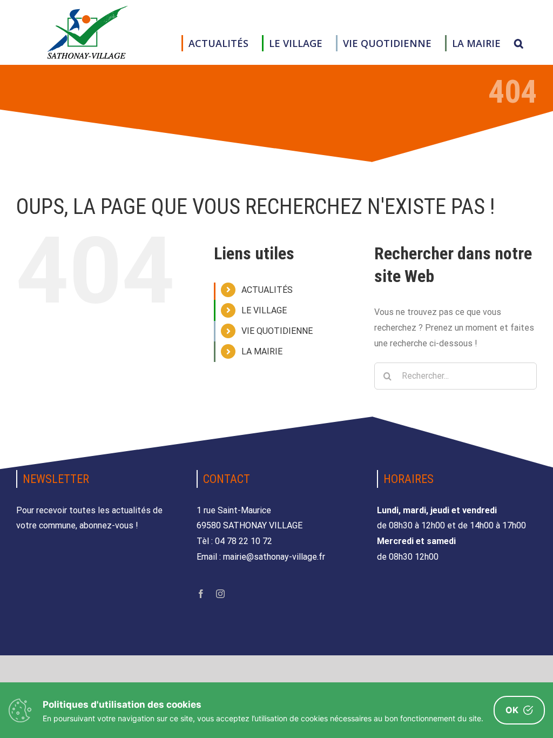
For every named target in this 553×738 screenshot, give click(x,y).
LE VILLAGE (264, 310)
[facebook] (201, 593)
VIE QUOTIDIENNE (277, 331)
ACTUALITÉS (267, 290)
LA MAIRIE (261, 351)
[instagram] (220, 593)
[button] (518, 43)
